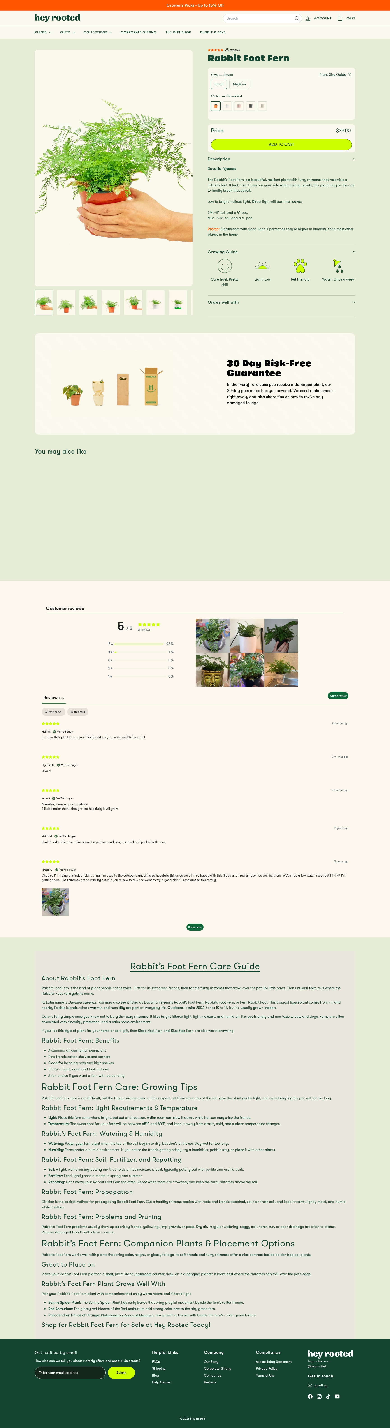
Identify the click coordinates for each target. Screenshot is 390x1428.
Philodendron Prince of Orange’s (127, 1315)
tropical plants (299, 1254)
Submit (121, 1372)
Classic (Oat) (262, 106)
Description (219, 159)
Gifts (65, 32)
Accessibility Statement (274, 1361)
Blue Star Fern (182, 1030)
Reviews (210, 1382)
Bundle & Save (213, 32)
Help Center (161, 1382)
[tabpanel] (195, 821)
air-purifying (76, 1050)
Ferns (324, 1016)
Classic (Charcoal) (250, 106)
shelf (109, 1274)
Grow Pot (215, 106)
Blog (155, 1375)
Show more (195, 927)
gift (125, 1030)
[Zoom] (114, 168)
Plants (41, 32)
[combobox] (262, 18)
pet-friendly (257, 1016)
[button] (141, 644)
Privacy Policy (267, 1368)
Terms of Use (265, 1375)
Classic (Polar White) (227, 106)
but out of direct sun (129, 1117)
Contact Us (212, 1375)
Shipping (159, 1368)
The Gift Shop (178, 32)
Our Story (211, 1361)
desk (169, 1274)
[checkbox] (77, 712)
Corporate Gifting (139, 32)
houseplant (299, 1002)
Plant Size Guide (332, 74)
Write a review (338, 696)
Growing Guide (223, 252)
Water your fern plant (82, 1143)
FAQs (156, 1361)
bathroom (143, 1274)
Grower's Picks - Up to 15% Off (195, 5)
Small (218, 84)
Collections (96, 32)
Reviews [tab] (53, 697)
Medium (241, 85)
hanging (193, 1274)
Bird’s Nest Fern (150, 1030)
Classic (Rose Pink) (239, 106)
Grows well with (223, 302)
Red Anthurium (132, 1308)
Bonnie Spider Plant (104, 1302)
